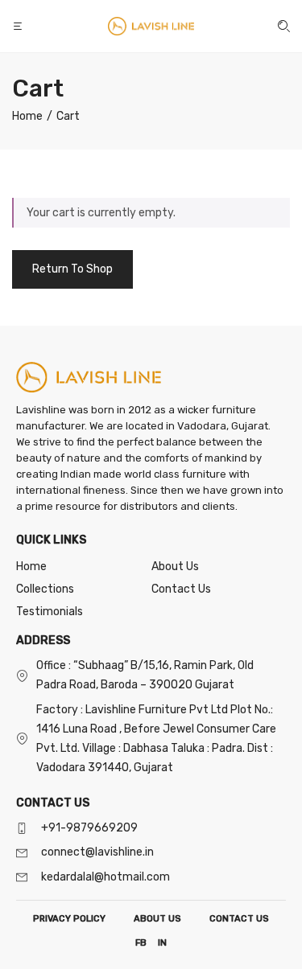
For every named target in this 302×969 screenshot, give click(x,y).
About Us (175, 566)
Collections (45, 589)
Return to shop (72, 269)
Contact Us (181, 589)
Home (31, 566)
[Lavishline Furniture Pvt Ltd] (151, 26)
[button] (19, 26)
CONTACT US (239, 919)
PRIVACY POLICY (69, 919)
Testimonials (49, 611)
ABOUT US (157, 919)
